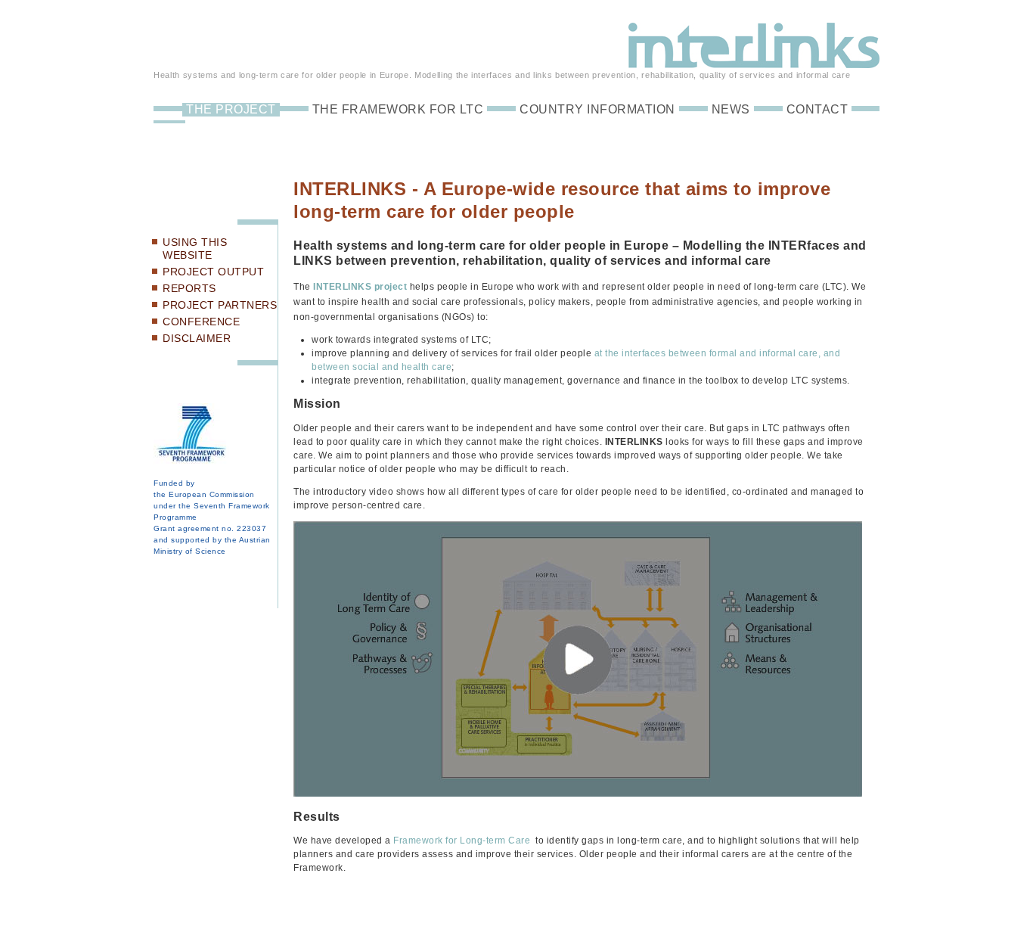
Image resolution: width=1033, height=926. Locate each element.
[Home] (753, 61)
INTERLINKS (342, 286)
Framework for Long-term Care (461, 840)
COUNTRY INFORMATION (597, 109)
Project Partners (220, 305)
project (389, 286)
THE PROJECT (231, 109)
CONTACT (817, 109)
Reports (189, 288)
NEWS (731, 109)
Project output (213, 272)
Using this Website (195, 248)
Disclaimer (197, 338)
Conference (201, 321)
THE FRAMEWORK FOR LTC (398, 109)
